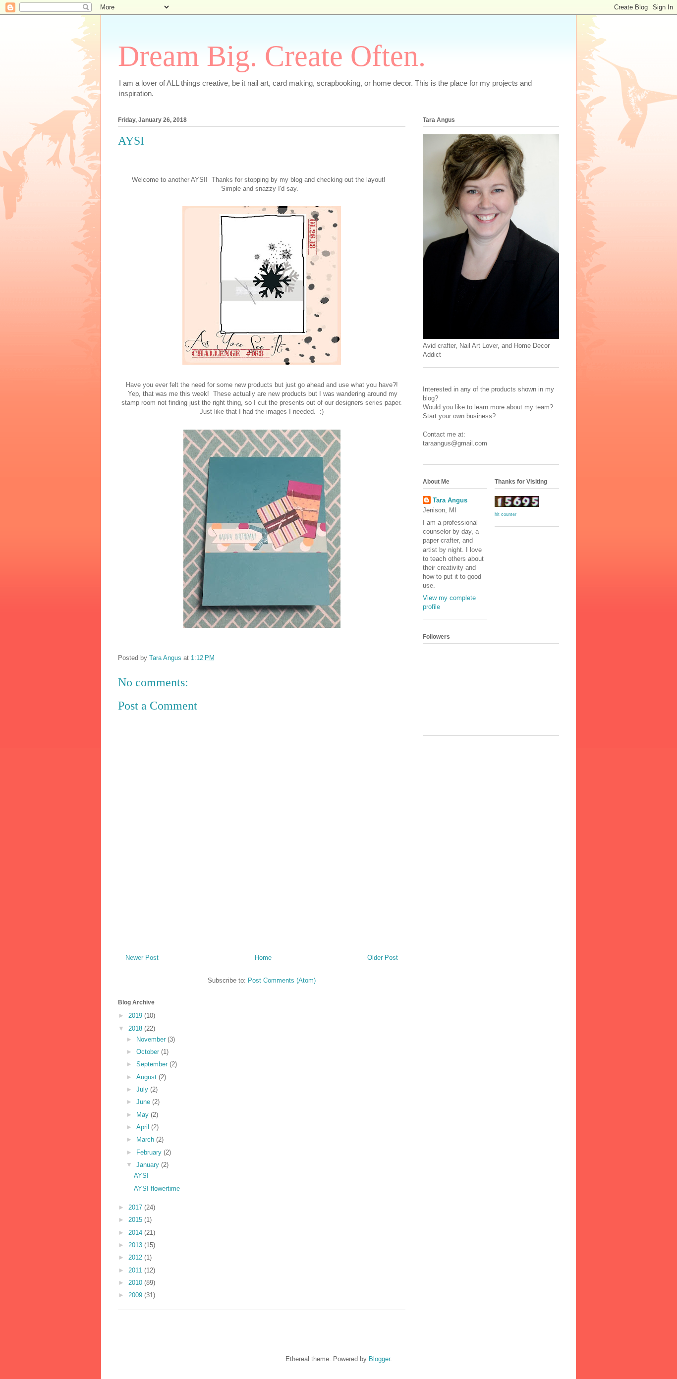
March (146, 1139)
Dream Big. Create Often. (272, 56)
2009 (136, 1295)
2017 (136, 1207)
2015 (136, 1219)
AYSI (141, 1175)
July (143, 1089)
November (152, 1039)
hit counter (505, 514)
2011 (136, 1270)
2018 (136, 1028)
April (143, 1127)
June (144, 1101)
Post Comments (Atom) (282, 980)
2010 (136, 1282)
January (148, 1164)
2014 (136, 1232)
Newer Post (142, 957)
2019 (136, 1015)
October (148, 1051)
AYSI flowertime (157, 1188)
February (150, 1152)
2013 (136, 1245)
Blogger (379, 1359)
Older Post (382, 957)
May (143, 1114)
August (147, 1077)
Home (263, 957)
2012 (136, 1257)
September (152, 1064)
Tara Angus (450, 500)
